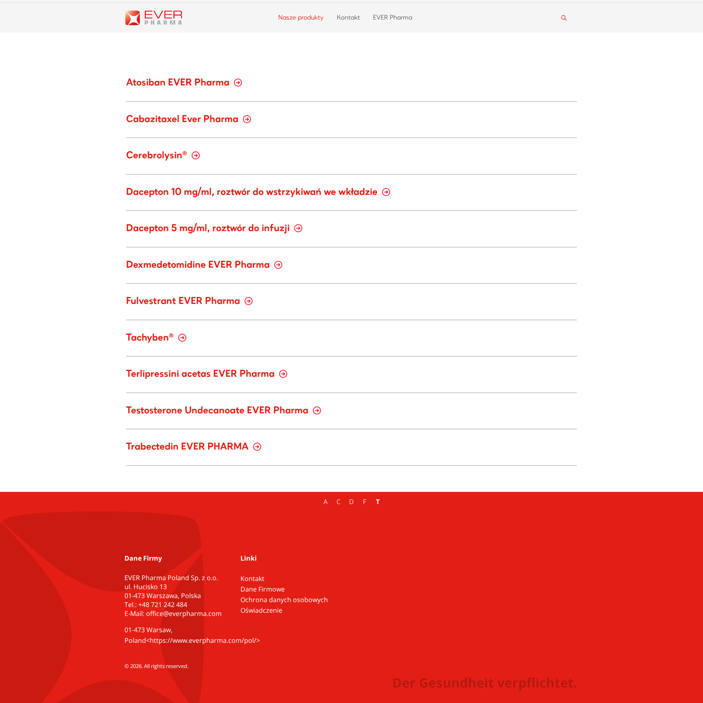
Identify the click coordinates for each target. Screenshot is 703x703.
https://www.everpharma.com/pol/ (203, 640)
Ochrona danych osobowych (284, 599)
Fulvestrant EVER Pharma (184, 301)
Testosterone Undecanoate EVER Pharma (218, 411)
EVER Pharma (392, 18)
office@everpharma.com (184, 613)
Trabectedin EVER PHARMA (188, 447)
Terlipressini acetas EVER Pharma (201, 374)
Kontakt (348, 18)
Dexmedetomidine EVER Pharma (199, 265)
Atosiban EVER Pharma (179, 83)
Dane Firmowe (262, 589)
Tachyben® (151, 338)
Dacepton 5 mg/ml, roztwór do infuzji (209, 229)
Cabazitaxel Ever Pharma (183, 119)
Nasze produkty (301, 18)
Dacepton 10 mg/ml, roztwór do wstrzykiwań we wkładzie (253, 192)
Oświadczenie (261, 610)
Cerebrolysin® (158, 156)
